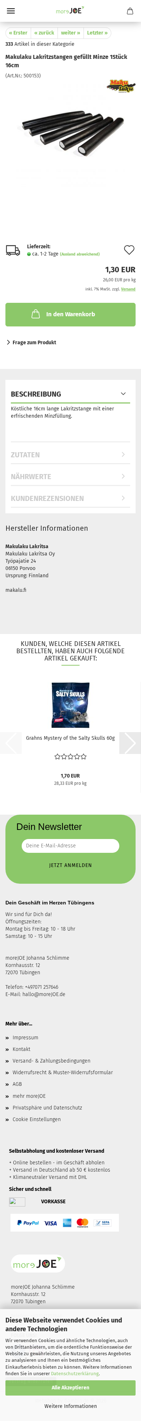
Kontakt (21, 1049)
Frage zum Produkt (34, 343)
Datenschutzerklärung (75, 1373)
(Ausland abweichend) (80, 254)
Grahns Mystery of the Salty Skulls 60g (70, 738)
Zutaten (25, 454)
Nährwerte (31, 476)
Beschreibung (36, 394)
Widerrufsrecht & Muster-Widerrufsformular (63, 1072)
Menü (11, 11)
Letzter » (97, 33)
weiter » (70, 33)
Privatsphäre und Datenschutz (47, 1108)
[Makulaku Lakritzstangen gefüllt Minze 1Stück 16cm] (70, 134)
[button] (130, 743)
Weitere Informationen (70, 1406)
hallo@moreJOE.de (43, 994)
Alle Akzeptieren (70, 1388)
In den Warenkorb (70, 314)
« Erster (18, 33)
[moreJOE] (70, 11)
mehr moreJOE (29, 1096)
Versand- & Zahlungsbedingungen (51, 1061)
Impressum (25, 1038)
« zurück (44, 33)
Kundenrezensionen (47, 498)
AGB (17, 1084)
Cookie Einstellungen (37, 1119)
